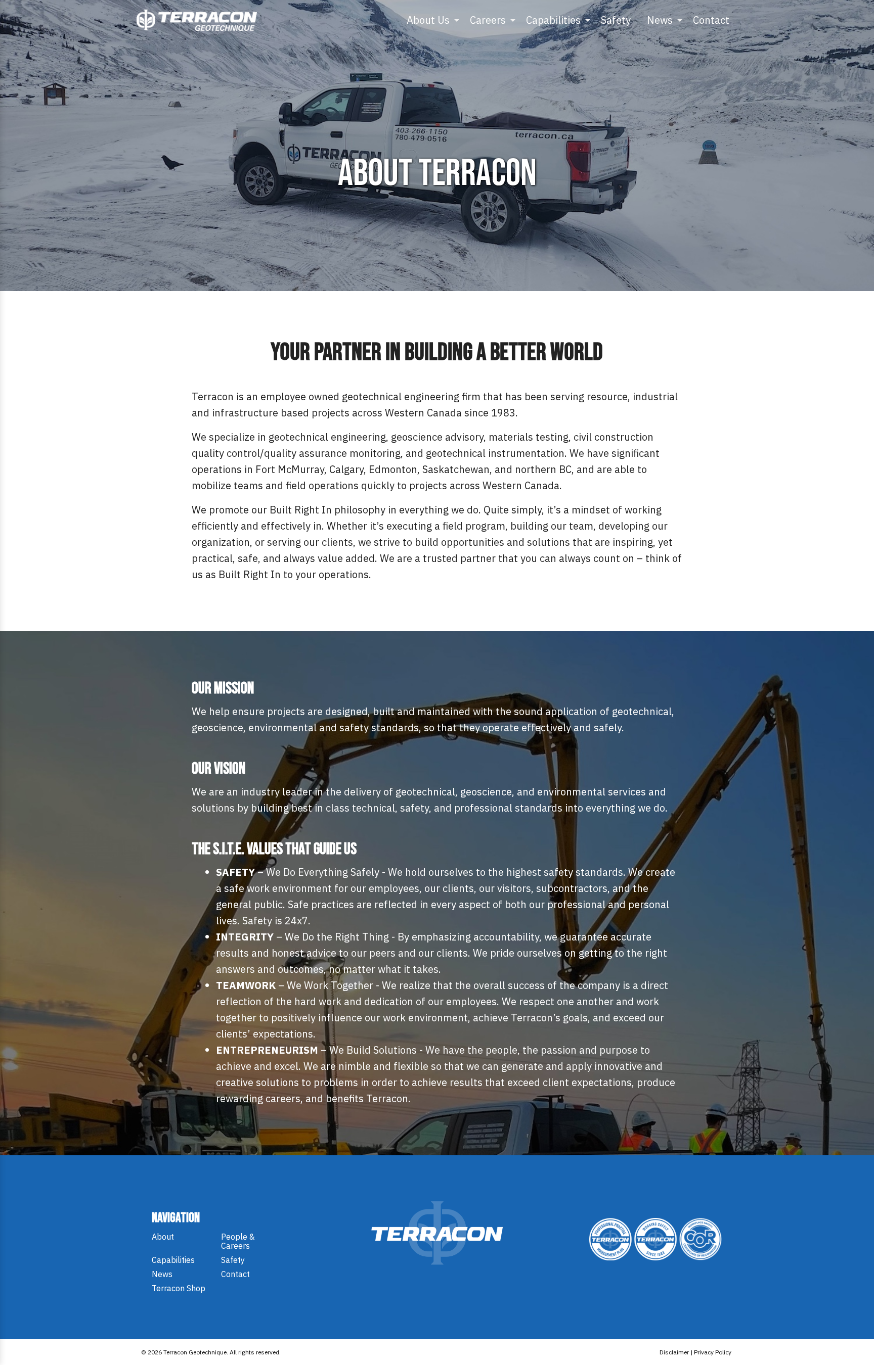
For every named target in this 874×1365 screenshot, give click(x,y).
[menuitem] (430, 20)
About (163, 1237)
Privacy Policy (712, 1352)
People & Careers (238, 1241)
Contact (711, 20)
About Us (428, 20)
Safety (616, 20)
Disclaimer (674, 1352)
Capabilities (553, 20)
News (660, 20)
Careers (488, 20)
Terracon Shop (178, 1288)
